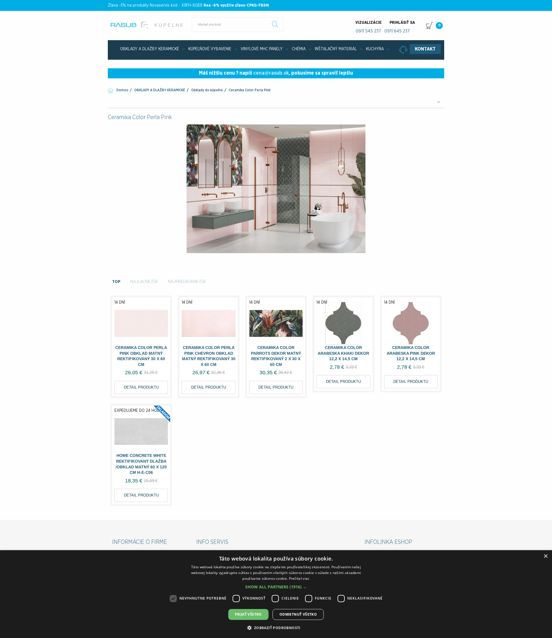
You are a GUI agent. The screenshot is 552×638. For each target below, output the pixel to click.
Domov (122, 90)
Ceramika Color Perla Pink (250, 90)
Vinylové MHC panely (262, 49)
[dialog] (276, 594)
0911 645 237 (397, 31)
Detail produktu (141, 387)
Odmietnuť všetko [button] (298, 614)
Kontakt (425, 49)
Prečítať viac (299, 578)
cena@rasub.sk (271, 73)
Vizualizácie (368, 23)
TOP (116, 282)
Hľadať (275, 24)
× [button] (545, 556)
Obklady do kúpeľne (207, 90)
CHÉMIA (299, 49)
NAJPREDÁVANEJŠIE (187, 282)
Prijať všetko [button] (248, 614)
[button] (276, 587)
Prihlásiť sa (402, 23)
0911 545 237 (368, 31)
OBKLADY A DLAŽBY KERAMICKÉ (149, 49)
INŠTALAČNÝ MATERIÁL (336, 49)
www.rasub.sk (150, 25)
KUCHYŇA (375, 49)
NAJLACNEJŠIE (144, 282)
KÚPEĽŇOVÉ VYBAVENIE (209, 49)
